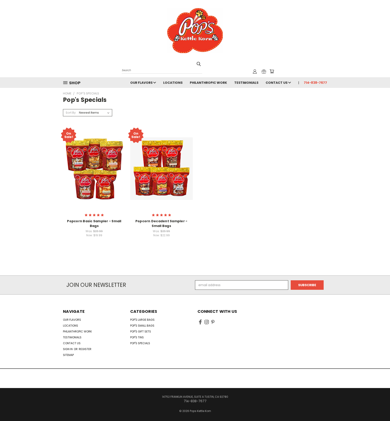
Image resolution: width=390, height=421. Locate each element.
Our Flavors (141, 82)
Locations (173, 82)
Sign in (68, 349)
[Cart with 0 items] (271, 71)
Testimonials (246, 82)
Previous (378, 406)
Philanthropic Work (208, 82)
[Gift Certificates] (264, 71)
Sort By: (71, 112)
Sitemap (68, 355)
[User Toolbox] (255, 71)
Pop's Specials (140, 343)
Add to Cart (94, 176)
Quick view (94, 159)
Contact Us (277, 82)
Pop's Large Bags (142, 320)
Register (85, 349)
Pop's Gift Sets (140, 331)
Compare (92, 168)
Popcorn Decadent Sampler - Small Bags (161, 223)
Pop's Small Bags (142, 325)
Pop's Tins (137, 337)
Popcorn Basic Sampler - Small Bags (94, 223)
